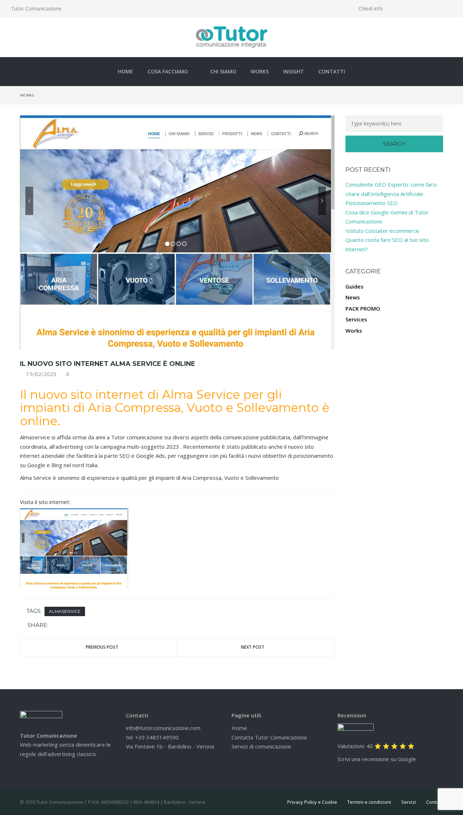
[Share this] (55, 626)
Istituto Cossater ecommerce (382, 230)
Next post (252, 647)
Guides (354, 286)
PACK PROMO (362, 308)
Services (356, 319)
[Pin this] (76, 626)
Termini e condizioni (369, 802)
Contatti (331, 71)
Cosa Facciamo (168, 71)
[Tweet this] (65, 626)
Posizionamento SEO (371, 202)
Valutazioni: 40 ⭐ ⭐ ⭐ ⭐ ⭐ (376, 746)
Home (125, 71)
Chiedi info (370, 8)
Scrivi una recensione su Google (376, 759)
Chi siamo (223, 71)
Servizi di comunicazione (261, 746)
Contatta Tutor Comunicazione (269, 737)
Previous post (102, 647)
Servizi (408, 802)
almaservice (65, 611)
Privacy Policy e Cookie (312, 802)
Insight (293, 71)
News (352, 297)
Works (260, 71)
